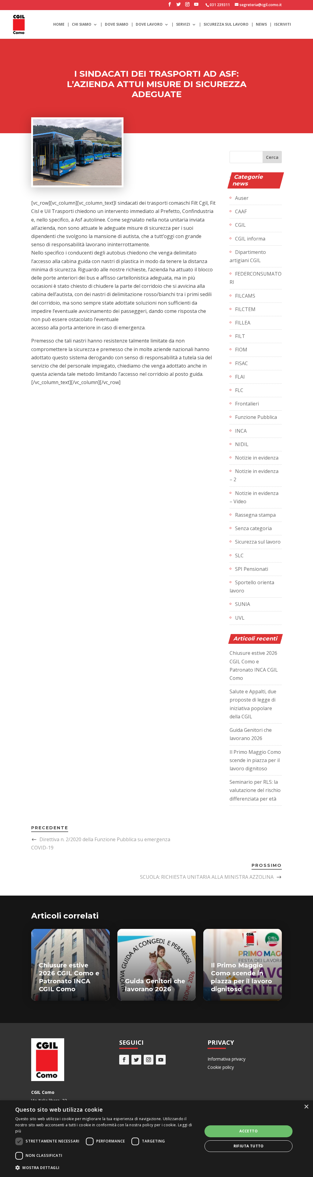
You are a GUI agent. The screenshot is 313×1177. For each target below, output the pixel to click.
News (261, 24)
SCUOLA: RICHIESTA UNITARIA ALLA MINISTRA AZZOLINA (207, 877)
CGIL (240, 225)
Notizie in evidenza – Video (254, 497)
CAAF (241, 211)
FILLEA (242, 322)
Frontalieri (247, 403)
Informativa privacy (226, 1059)
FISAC (241, 363)
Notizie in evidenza (256, 457)
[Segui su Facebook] (124, 1060)
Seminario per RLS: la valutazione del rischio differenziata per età (255, 790)
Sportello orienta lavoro (252, 586)
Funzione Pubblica (256, 417)
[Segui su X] (136, 1060)
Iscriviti (282, 24)
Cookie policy (221, 1067)
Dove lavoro (149, 24)
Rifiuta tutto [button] (249, 1146)
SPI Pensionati (251, 569)
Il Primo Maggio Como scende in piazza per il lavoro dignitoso (255, 760)
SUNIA (242, 604)
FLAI (240, 376)
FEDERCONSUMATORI (256, 277)
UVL (240, 617)
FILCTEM (245, 309)
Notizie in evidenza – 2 (254, 475)
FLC (239, 390)
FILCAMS (245, 295)
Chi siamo (81, 24)
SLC (239, 555)
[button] (106, 1167)
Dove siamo (116, 24)
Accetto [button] (248, 1131)
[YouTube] (196, 6)
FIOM (241, 349)
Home (58, 24)
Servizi (183, 24)
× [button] (306, 1107)
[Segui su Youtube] (161, 1060)
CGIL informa (250, 238)
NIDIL (242, 444)
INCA (241, 430)
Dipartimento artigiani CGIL (248, 256)
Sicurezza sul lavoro (226, 24)
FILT (240, 336)
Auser (242, 198)
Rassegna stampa (255, 515)
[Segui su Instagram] (148, 1060)
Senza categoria (253, 528)
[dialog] (156, 1138)
